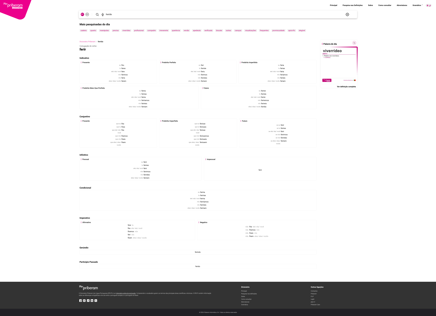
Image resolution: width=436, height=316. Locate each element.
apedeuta (197, 30)
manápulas (104, 30)
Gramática (417, 5)
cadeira (84, 30)
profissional (139, 30)
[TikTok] (88, 302)
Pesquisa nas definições (249, 294)
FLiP (312, 296)
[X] (96, 302)
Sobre (370, 5)
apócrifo (291, 30)
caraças (238, 30)
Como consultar (384, 5)
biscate (219, 30)
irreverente (164, 30)
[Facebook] (80, 302)
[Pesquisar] (97, 14)
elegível (302, 30)
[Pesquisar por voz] (102, 14)
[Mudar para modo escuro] (428, 5)
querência (176, 30)
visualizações (250, 30)
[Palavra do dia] (354, 43)
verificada (208, 30)
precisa (116, 30)
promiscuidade (278, 30)
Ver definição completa (346, 87)
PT (82, 14)
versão (186, 30)
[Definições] (347, 14)
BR (87, 14)
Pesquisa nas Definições (353, 5)
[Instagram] (84, 302)
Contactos (314, 291)
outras (228, 30)
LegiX (312, 299)
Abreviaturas (402, 5)
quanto (93, 30)
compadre (151, 30)
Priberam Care (315, 305)
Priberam (314, 294)
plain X (313, 302)
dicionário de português (126, 293)
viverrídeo (126, 30)
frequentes (264, 30)
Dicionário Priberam (87, 41)
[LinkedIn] (92, 302)
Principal (333, 5)
